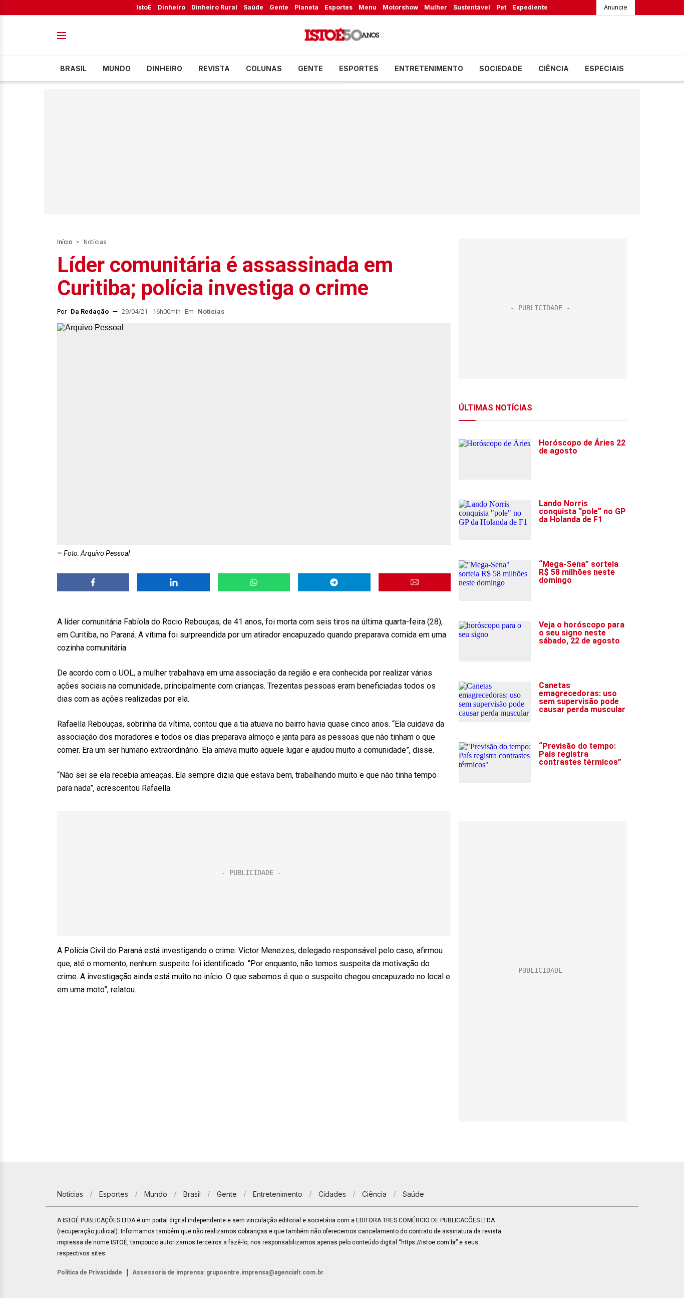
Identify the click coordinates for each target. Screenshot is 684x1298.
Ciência (553, 68)
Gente (278, 7)
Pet (501, 7)
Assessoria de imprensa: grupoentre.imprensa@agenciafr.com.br (227, 1272)
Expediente (530, 7)
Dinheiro (171, 7)
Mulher (435, 7)
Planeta (306, 7)
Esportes (338, 7)
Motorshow (400, 7)
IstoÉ (144, 7)
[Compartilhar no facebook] (93, 582)
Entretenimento (429, 68)
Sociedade (500, 68)
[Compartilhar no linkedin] (173, 582)
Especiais (604, 68)
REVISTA (214, 68)
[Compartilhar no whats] (254, 582)
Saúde (253, 7)
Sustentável (471, 7)
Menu (368, 7)
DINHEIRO (164, 68)
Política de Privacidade (89, 1272)
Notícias (95, 242)
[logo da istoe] (342, 36)
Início (64, 242)
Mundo (117, 68)
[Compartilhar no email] (415, 582)
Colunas (264, 68)
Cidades (332, 1194)
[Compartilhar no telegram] (334, 582)
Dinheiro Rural (214, 7)
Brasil (73, 68)
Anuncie (615, 7)
